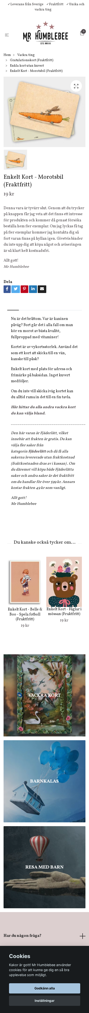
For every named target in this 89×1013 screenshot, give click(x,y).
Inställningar (45, 1001)
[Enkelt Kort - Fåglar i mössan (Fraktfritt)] (64, 613)
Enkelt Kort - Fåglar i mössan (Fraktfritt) (64, 643)
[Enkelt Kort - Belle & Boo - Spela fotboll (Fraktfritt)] (25, 613)
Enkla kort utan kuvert (27, 97)
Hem (7, 86)
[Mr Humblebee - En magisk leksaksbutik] (43, 50)
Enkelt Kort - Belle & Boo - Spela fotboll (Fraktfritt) (25, 645)
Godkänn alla (44, 988)
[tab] (13, 337)
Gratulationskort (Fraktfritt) (31, 91)
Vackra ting (26, 86)
